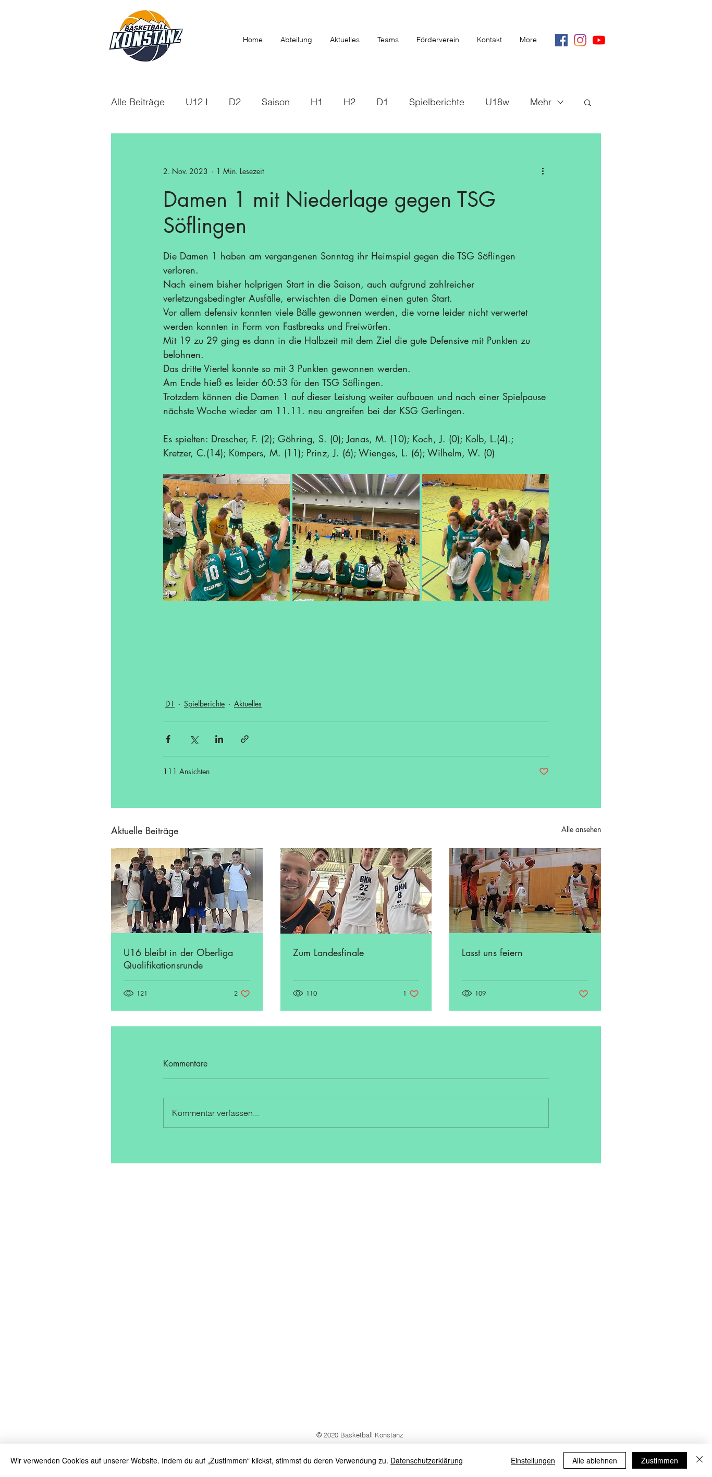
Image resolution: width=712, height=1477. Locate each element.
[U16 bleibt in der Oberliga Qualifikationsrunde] (187, 890)
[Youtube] (599, 40)
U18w (497, 102)
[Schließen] (699, 1460)
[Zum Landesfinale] (356, 891)
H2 (349, 102)
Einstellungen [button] (533, 1460)
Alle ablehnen (594, 1460)
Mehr (540, 102)
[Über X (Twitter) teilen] (194, 739)
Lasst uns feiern (492, 952)
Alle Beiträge (138, 102)
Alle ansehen (581, 829)
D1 (382, 102)
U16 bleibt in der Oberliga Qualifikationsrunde (178, 958)
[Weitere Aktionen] (542, 171)
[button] (588, 102)
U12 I (197, 102)
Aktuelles (248, 704)
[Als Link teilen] (245, 739)
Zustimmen (659, 1460)
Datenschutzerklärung (426, 1460)
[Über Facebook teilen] (168, 739)
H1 (317, 102)
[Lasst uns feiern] (525, 890)
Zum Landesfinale (328, 952)
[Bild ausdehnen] (226, 537)
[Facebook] (561, 40)
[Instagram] (580, 40)
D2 (235, 102)
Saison (276, 102)
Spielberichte (436, 102)
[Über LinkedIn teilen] (219, 739)
